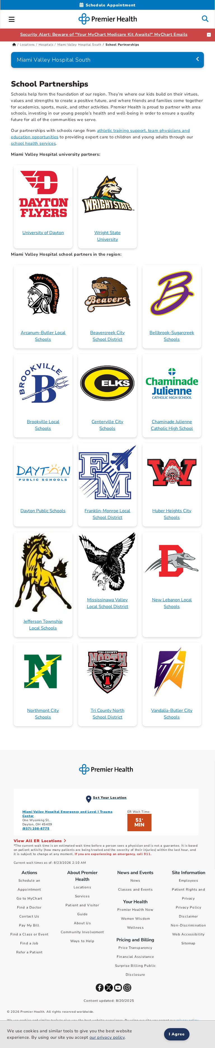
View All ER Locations (39, 841)
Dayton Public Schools (43, 511)
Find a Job (29, 943)
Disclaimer (188, 916)
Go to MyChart (29, 898)
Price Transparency (135, 947)
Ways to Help (82, 941)
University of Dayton (43, 233)
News (135, 880)
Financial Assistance (135, 956)
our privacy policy (107, 1037)
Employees (188, 880)
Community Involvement (82, 932)
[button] (12, 18)
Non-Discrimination (188, 925)
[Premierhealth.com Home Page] (14, 45)
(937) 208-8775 (36, 828)
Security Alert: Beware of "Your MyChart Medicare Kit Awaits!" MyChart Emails (104, 34)
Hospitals (46, 45)
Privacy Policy (188, 907)
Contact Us (29, 916)
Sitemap (188, 943)
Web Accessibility (188, 934)
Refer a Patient (29, 952)
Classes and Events (135, 889)
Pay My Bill (29, 925)
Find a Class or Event (29, 934)
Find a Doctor (29, 907)
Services (82, 896)
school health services (33, 143)
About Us (82, 923)
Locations (27, 45)
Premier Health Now (135, 909)
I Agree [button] (177, 1034)
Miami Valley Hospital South (79, 45)
